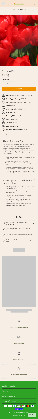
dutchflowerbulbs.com (21, 412)
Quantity (5, 79)
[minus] (4, 83)
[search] (7, 3)
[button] (19, 89)
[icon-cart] (34, 3)
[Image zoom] (19, 40)
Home (14, 9)
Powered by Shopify (19, 415)
